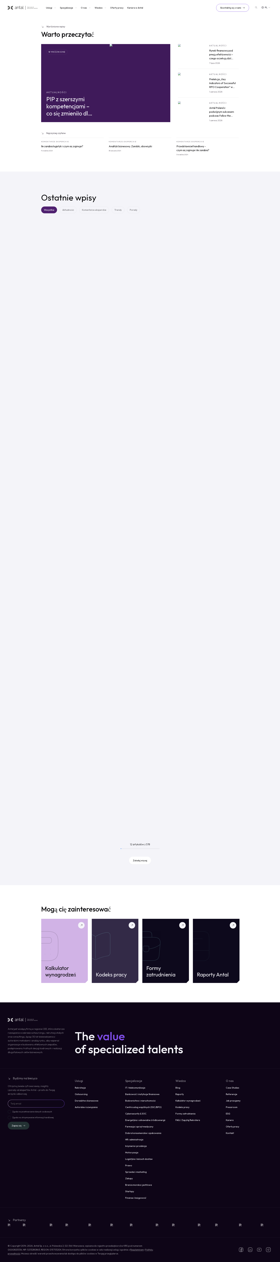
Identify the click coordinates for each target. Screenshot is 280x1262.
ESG (228, 1113)
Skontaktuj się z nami (230, 7)
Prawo (128, 1165)
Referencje (231, 1094)
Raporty (179, 1094)
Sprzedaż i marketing (136, 1171)
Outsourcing (81, 1094)
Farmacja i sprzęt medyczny (139, 1126)
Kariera (229, 1120)
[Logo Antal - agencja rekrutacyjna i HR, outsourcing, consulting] (23, 8)
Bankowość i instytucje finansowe (142, 1094)
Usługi (49, 7)
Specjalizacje (66, 7)
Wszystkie (49, 209)
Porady (133, 209)
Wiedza (98, 7)
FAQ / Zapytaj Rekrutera (187, 1120)
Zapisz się (17, 1125)
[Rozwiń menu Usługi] (55, 8)
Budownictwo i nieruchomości (140, 1100)
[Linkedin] (250, 1250)
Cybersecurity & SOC (135, 1113)
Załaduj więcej (140, 860)
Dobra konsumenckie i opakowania (143, 1133)
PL (266, 7)
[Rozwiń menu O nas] (89, 8)
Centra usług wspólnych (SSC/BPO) (143, 1107)
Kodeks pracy (182, 1107)
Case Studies (232, 1087)
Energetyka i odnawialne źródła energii (145, 1120)
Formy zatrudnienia (185, 1113)
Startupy (129, 1191)
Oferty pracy (116, 7)
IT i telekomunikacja (135, 1087)
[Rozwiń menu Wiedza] (105, 8)
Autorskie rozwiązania (86, 1107)
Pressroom (231, 1107)
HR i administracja (134, 1139)
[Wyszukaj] (256, 7)
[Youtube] (259, 1250)
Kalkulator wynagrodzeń (187, 1100)
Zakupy (129, 1178)
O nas (84, 7)
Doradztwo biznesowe (86, 1100)
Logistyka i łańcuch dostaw (139, 1159)
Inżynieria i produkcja (136, 1146)
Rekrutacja (80, 1087)
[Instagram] (268, 1250)
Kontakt (230, 1133)
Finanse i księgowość (135, 1197)
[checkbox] (9, 1111)
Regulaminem (137, 1249)
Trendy (118, 209)
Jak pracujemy (233, 1100)
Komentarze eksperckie (94, 209)
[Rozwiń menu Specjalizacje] (76, 8)
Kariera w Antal (135, 7)
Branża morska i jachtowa (138, 1184)
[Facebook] (241, 1250)
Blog (177, 1087)
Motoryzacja (131, 1152)
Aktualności (68, 209)
